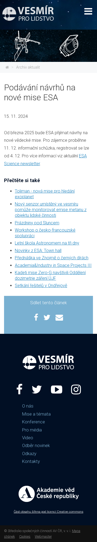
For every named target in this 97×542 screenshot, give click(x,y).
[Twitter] (37, 389)
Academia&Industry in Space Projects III (53, 265)
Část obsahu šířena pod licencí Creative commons (48, 511)
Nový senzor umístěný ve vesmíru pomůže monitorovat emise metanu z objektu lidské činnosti (50, 209)
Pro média (32, 430)
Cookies (24, 536)
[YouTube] (56, 389)
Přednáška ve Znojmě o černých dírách (51, 257)
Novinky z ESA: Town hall (38, 250)
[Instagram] (76, 389)
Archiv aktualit (28, 67)
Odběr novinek (36, 445)
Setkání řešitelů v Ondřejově (41, 285)
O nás (27, 406)
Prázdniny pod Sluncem (37, 222)
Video (27, 437)
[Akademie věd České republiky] (48, 370)
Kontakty (31, 461)
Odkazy (29, 453)
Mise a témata (36, 414)
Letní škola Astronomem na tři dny (47, 243)
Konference (33, 421)
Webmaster (43, 536)
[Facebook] (19, 389)
